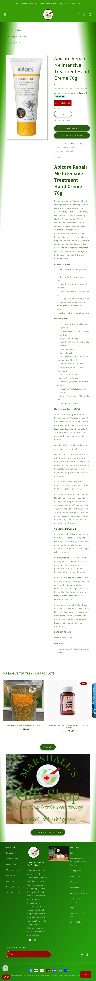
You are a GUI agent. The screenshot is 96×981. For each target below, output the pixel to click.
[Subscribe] (48, 954)
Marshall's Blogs (13, 887)
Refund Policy (11, 864)
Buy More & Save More (78, 893)
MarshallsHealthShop (18, 975)
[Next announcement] (91, 3)
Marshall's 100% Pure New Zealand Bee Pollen (23, 725)
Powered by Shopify (32, 975)
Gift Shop (73, 882)
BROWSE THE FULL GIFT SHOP (48, 832)
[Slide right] (53, 740)
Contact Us (10, 875)
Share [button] (59, 158)
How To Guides (76, 922)
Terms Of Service (13, 858)
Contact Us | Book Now (77, 914)
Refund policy (45, 975)
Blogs (72, 907)
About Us (10, 881)
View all (48, 747)
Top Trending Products (75, 900)
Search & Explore (13, 892)
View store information (66, 151)
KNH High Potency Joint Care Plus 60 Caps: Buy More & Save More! (68, 726)
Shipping (68, 88)
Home (72, 853)
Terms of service (69, 975)
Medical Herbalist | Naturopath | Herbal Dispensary (78, 861)
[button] (5, 14)
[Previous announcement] (5, 3)
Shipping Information (15, 870)
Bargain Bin (74, 887)
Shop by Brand (76, 870)
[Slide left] (42, 740)
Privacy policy (57, 975)
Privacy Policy (11, 853)
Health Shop (75, 876)
